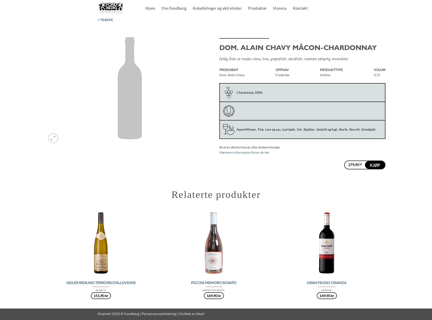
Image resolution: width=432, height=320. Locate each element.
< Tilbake (105, 20)
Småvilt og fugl (327, 129)
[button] (53, 138)
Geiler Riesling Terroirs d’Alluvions (100, 282)
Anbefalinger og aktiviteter (217, 9)
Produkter (257, 9)
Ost (299, 129)
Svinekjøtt (368, 129)
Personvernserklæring (159, 313)
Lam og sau (273, 129)
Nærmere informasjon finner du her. (244, 152)
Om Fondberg (174, 9)
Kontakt (300, 9)
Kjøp (375, 165)
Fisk (260, 129)
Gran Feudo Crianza (326, 282)
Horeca (279, 9)
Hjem (150, 9)
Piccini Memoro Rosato (213, 282)
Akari (200, 313)
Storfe (343, 129)
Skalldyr (309, 129)
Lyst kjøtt (288, 129)
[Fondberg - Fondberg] (117, 8)
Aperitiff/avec (246, 129)
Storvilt (354, 129)
